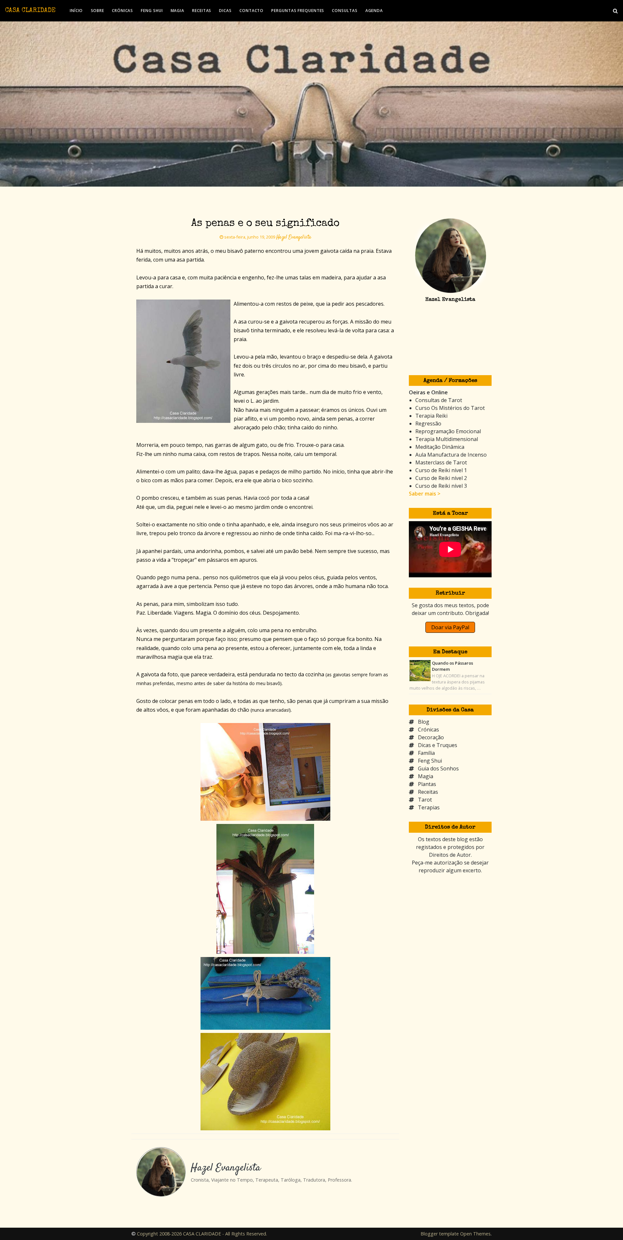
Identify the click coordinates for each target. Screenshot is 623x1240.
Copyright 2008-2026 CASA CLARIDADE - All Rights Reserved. (202, 1234)
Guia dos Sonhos (438, 768)
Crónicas (428, 729)
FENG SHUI (152, 10)
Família (426, 752)
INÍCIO (76, 10)
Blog (423, 721)
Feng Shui (430, 760)
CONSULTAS (344, 10)
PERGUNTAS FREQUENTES (297, 10)
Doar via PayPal (450, 627)
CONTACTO (251, 10)
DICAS (225, 10)
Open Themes (475, 1234)
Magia (425, 776)
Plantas (427, 784)
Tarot (425, 799)
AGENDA (374, 10)
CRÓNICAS (122, 10)
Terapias (429, 807)
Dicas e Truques (437, 745)
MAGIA (178, 10)
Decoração (431, 737)
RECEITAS (201, 10)
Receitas (428, 791)
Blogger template (440, 1234)
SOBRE (97, 10)
